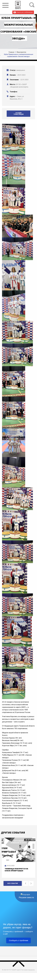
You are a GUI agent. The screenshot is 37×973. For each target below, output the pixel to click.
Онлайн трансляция (18, 113)
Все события (13, 883)
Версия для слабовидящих (24, 12)
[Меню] (5, 5)
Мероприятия (21, 52)
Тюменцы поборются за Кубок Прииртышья (16, 870)
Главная (11, 52)
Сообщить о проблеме (18, 940)
